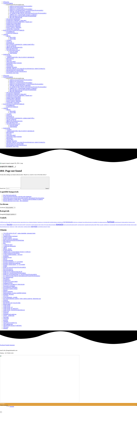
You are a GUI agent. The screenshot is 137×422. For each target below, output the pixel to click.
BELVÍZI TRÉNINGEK (16, 17)
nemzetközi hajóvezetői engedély (91, 224)
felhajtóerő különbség (33, 222)
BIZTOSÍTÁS (10, 58)
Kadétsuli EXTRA (8, 283)
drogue (27, 222)
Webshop (5, 328)
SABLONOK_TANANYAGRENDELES (14, 310)
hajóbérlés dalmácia (53, 222)
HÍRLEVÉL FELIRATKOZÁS (14, 47)
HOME (5, 266)
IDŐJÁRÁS (9, 64)
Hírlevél (5, 259)
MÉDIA (8, 36)
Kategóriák (3, 214)
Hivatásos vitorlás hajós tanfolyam (11, 263)
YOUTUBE (13, 39)
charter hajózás (23, 222)
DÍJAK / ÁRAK (7, 249)
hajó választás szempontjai (102, 222)
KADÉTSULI (6, 280)
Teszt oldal (6, 317)
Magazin (5, 290)
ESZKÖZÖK (6, 54)
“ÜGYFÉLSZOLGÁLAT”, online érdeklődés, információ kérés (19, 233)
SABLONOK (6, 305)
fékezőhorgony (40, 222)
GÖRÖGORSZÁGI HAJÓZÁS (11, 253)
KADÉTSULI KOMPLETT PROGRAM (13, 284)
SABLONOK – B (7, 307)
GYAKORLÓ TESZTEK (13, 29)
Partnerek (5, 300)
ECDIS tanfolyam (7, 250)
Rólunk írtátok (6, 304)
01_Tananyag (6, 234)
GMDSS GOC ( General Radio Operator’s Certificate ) (23, 14)
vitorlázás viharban (27, 226)
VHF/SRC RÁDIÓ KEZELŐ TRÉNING (20, 12)
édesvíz (48, 226)
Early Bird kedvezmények (9, 195)
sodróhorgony (106, 224)
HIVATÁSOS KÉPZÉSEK (13, 19)
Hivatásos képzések (8, 260)
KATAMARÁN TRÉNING (13, 26)
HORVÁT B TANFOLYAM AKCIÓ (12, 271)
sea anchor (102, 224)
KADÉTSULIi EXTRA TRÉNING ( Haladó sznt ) (19, 21)
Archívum (2, 207)
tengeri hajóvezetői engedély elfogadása (123, 224)
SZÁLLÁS (9, 41)
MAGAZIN (13, 37)
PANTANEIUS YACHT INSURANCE (16, 71)
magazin (59, 224)
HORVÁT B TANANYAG (17, 7)
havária (9, 224)
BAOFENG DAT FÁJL (12, 73)
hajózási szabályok (124, 222)
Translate (12, 406)
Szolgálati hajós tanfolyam (9, 314)
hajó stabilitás (94, 222)
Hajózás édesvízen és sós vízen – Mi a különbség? (15, 200)
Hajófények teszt (7, 257)
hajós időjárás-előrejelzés (87, 222)
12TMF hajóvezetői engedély (5, 222)
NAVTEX (9, 60)
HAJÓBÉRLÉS (10, 31)
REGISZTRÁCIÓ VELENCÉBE (15, 70)
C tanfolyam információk (9, 246)
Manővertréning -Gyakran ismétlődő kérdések (14, 293)
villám (16, 226)
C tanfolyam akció (7, 244)
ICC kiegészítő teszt (8, 277)
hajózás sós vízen (132, 222)
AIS (12, 222)
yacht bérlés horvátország (42, 226)
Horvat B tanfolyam (8, 270)
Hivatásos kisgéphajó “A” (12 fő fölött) (13, 261)
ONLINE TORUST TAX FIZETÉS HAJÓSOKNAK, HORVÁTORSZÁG (25, 68)
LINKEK (5, 34)
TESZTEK (6, 318)
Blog (4, 243)
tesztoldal (5, 320)
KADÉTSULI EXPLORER (13, 23)
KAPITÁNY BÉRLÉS (12, 33)
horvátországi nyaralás (30, 224)
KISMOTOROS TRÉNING (13, 24)
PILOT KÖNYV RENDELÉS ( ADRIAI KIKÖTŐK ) (20, 44)
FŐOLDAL (6, 2)
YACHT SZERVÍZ (11, 46)
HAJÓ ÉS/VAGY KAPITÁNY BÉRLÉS (13, 30)
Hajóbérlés (6, 256)
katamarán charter (37, 224)
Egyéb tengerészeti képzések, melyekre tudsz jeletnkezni (17, 196)
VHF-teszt (5, 327)
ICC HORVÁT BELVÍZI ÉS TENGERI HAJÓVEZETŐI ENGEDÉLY (28, 13)
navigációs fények (81, 224)
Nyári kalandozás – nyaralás (10, 297)
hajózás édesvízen (3, 224)
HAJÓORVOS (10, 43)
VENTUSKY (9, 66)
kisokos (42, 224)
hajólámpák (80, 222)
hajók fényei (75, 222)
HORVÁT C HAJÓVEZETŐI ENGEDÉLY (21, 9)
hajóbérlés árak (60, 222)
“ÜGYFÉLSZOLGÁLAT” (13, 50)
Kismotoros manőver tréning (10, 288)
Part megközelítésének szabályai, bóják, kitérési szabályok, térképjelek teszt (22, 298)
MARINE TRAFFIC (11, 67)
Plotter (98, 224)
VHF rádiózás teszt (8, 324)
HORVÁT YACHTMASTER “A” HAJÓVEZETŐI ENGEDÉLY (26, 10)
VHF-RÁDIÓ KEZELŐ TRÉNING (12, 325)
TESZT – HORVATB (8, 315)
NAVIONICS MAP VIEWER (14, 63)
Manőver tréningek (8, 291)
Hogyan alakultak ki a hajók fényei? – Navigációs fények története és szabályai (23, 199)
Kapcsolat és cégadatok (9, 286)
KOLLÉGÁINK (14, 51)
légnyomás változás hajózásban (50, 224)
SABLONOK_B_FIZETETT (10, 308)
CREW (5, 247)
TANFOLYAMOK (8, 3)
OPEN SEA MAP (11, 61)
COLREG (9, 40)
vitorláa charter (20, 226)
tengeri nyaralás (133, 224)
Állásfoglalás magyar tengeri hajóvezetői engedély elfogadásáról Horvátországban (23, 198)
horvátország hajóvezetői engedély (19, 224)
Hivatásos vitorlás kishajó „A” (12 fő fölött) (14, 264)
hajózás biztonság (118, 222)
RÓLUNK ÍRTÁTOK (12, 48)
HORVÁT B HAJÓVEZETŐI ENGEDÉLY (21, 6)
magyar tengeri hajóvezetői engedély (70, 224)
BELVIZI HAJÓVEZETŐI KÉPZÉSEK (13, 240)
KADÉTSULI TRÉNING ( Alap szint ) (16, 20)
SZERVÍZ (5, 313)
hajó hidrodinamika (68, 222)
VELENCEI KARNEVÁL (10, 322)
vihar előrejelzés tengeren (4, 226)
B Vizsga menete (7, 237)
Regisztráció (6, 301)
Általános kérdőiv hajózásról (10, 236)
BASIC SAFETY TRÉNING (13, 27)
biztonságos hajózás (16, 222)
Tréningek (5, 321)
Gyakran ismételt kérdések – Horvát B (12, 254)
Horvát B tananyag (8, 268)
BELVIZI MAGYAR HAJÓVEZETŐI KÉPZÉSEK (23, 16)
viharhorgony (12, 226)
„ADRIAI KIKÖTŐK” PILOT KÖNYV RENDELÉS (20, 57)
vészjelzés (34, 226)
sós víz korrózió (112, 224)
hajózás (110, 221)
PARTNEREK (13, 53)
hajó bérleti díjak (46, 222)
